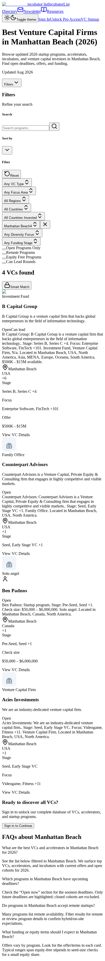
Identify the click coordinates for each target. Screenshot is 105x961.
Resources (55, 11)
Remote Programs (20, 252)
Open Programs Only (23, 248)
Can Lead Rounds (20, 261)
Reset (14, 175)
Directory (9, 11)
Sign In (44, 19)
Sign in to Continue (18, 826)
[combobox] (7, 150)
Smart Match (19, 287)
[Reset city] (45, 224)
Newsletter (32, 11)
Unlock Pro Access (65, 19)
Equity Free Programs (23, 257)
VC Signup (90, 19)
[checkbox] (4, 249)
